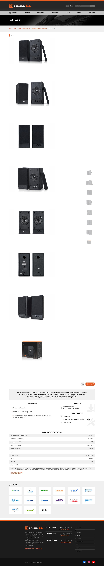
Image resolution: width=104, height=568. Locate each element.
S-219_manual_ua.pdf (69, 408)
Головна (79, 528)
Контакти (91, 12)
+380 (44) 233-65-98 (66, 527)
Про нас (27, 12)
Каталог (14, 13)
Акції (68, 12)
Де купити (40, 12)
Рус (71, 5)
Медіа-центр (55, 12)
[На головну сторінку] (10, 28)
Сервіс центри (67, 422)
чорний (91, 458)
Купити (89, 384)
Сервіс (79, 12)
